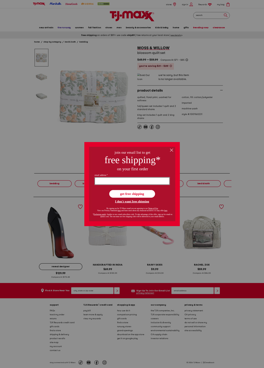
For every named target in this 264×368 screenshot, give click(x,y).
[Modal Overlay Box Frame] (132, 184)
